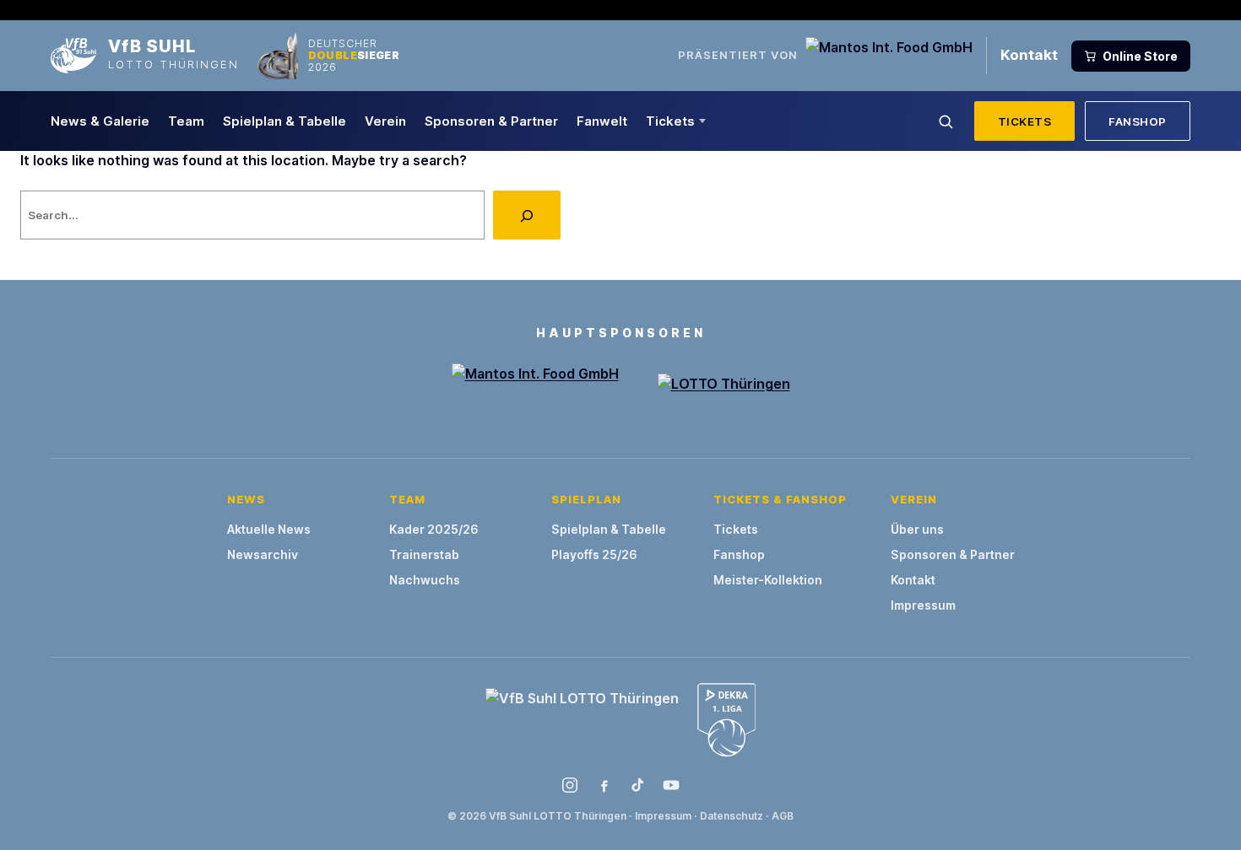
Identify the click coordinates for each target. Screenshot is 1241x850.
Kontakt (1029, 54)
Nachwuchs (424, 580)
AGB (783, 816)
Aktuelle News (269, 529)
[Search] (527, 215)
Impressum (923, 605)
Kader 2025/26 (434, 529)
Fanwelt (602, 121)
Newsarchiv (262, 554)
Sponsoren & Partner (491, 121)
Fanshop (1137, 121)
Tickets (670, 121)
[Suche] (945, 121)
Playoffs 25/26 (594, 554)
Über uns (917, 529)
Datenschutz (731, 816)
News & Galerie (100, 121)
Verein (385, 121)
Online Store (1140, 56)
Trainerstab (424, 554)
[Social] (570, 785)
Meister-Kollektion (767, 580)
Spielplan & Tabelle (284, 121)
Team (186, 121)
